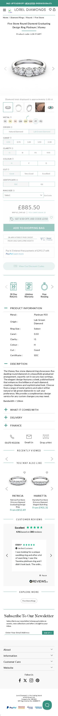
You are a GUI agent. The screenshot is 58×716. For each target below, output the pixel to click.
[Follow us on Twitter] (25, 681)
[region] (29, 556)
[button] (7, 555)
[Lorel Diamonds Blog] (30, 9)
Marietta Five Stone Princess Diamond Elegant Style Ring (40, 502)
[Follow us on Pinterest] (37, 682)
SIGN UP (48, 633)
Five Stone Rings (29, 601)
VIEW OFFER (30, 3)
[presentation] (4, 70)
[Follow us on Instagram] (31, 682)
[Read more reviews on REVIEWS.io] (38, 581)
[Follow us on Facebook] (20, 682)
